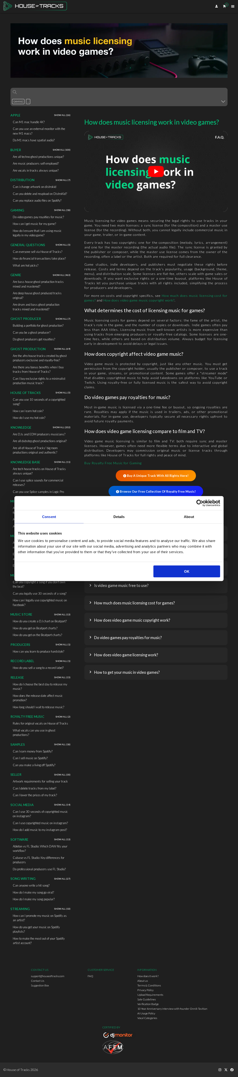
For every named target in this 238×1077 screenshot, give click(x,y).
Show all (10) (62, 908)
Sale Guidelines (146, 999)
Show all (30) (62, 774)
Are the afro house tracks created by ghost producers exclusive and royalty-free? (40, 358)
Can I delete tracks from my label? (34, 788)
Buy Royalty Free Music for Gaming (113, 463)
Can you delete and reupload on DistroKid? (40, 194)
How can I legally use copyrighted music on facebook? (40, 602)
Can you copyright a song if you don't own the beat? (39, 584)
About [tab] (189, 517)
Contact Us (37, 980)
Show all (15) (62, 677)
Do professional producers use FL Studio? (39, 869)
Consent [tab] (49, 517)
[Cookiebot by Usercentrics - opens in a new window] (199, 503)
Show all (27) (62, 878)
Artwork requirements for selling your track (40, 781)
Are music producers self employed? (36, 163)
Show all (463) (61, 275)
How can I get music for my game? (34, 224)
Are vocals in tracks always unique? (36, 170)
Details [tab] (119, 517)
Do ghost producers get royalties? (34, 339)
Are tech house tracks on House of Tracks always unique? (39, 471)
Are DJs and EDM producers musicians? (39, 434)
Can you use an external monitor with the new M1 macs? (39, 131)
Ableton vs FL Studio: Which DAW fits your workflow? (40, 848)
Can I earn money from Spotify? (33, 751)
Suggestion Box (40, 985)
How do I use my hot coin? (29, 418)
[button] (156, 585)
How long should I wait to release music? (38, 707)
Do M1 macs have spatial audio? (34, 140)
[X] (225, 1069)
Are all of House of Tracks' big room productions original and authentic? (35, 450)
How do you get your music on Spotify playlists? (36, 929)
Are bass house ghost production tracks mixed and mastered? (38, 284)
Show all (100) (61, 149)
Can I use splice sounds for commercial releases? (38, 482)
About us (142, 980)
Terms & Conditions (149, 985)
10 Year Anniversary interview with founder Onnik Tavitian (172, 1008)
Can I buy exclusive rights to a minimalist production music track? (39, 381)
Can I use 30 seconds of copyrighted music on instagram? (40, 814)
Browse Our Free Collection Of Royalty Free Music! (158, 491)
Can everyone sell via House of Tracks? (37, 252)
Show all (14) (62, 804)
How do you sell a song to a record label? (38, 668)
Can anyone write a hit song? (31, 885)
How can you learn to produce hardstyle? (38, 651)
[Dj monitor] (119, 1035)
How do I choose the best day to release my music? (40, 686)
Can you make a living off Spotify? (34, 765)
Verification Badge (148, 1004)
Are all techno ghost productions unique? (38, 157)
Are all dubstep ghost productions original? (40, 441)
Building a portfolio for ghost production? (38, 325)
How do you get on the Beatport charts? (37, 635)
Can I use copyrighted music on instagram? (40, 823)
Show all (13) (62, 614)
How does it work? (148, 976)
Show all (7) (63, 180)
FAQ (90, 976)
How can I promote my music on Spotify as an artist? (40, 918)
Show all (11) (62, 462)
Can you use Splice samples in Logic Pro (38, 492)
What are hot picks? (25, 265)
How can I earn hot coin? (28, 411)
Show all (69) (62, 348)
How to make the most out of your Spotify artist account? (39, 941)
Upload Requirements (150, 994)
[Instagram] (219, 1069)
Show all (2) (63, 716)
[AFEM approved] (119, 1048)
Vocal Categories (147, 1018)
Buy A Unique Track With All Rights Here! (157, 476)
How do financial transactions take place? (39, 258)
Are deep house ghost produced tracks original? (37, 295)
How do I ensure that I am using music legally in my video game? (37, 233)
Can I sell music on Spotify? (30, 758)
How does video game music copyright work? (139, 300)
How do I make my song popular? (34, 899)
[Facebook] (232, 1069)
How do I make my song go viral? (33, 892)
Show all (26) (62, 115)
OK (186, 571)
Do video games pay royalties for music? (38, 217)
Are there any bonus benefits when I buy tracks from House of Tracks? (38, 369)
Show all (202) (61, 427)
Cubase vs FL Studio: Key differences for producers (38, 860)
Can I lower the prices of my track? (35, 795)
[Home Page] (36, 6)
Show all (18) (62, 210)
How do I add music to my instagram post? (40, 830)
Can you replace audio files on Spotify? (37, 200)
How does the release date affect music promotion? (38, 698)
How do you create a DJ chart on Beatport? (40, 621)
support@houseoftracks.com (47, 976)
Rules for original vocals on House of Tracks (40, 723)
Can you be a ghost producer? (31, 332)
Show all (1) (63, 644)
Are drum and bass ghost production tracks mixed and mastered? (36, 307)
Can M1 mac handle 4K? (29, 122)
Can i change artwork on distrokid (34, 187)
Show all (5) (63, 244)
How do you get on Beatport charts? (35, 628)
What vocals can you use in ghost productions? (34, 732)
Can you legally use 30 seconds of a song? (39, 593)
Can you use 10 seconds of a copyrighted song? (39, 402)
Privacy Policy (145, 990)
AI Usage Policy (146, 1013)
